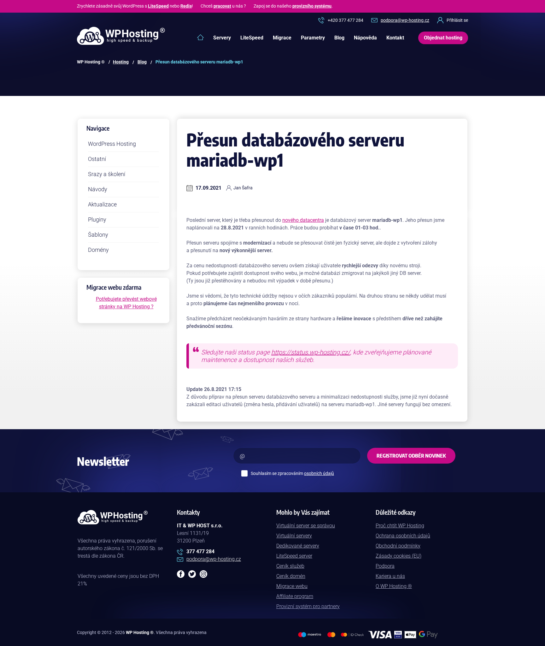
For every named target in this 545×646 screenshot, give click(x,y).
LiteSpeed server (294, 556)
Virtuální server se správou (305, 526)
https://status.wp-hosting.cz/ (310, 352)
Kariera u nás (390, 576)
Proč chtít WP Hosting (400, 526)
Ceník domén (290, 576)
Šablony (98, 234)
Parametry (313, 38)
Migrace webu (292, 586)
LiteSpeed (158, 6)
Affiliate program (294, 596)
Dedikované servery (297, 546)
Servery (222, 38)
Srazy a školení (106, 174)
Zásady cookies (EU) (398, 556)
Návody (97, 189)
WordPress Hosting (112, 143)
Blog (339, 38)
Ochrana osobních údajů (403, 536)
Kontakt (395, 38)
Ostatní (97, 159)
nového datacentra (303, 220)
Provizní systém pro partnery (308, 606)
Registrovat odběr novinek (411, 456)
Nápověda (365, 38)
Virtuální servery (294, 536)
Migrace (282, 38)
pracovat (222, 6)
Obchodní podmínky (398, 546)
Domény (98, 249)
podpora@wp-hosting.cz (405, 20)
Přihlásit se (457, 20)
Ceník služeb (290, 566)
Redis (186, 6)
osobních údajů (319, 473)
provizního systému (311, 6)
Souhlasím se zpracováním (292, 473)
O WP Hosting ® (394, 586)
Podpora (385, 566)
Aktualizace (102, 204)
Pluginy (97, 219)
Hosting (121, 61)
